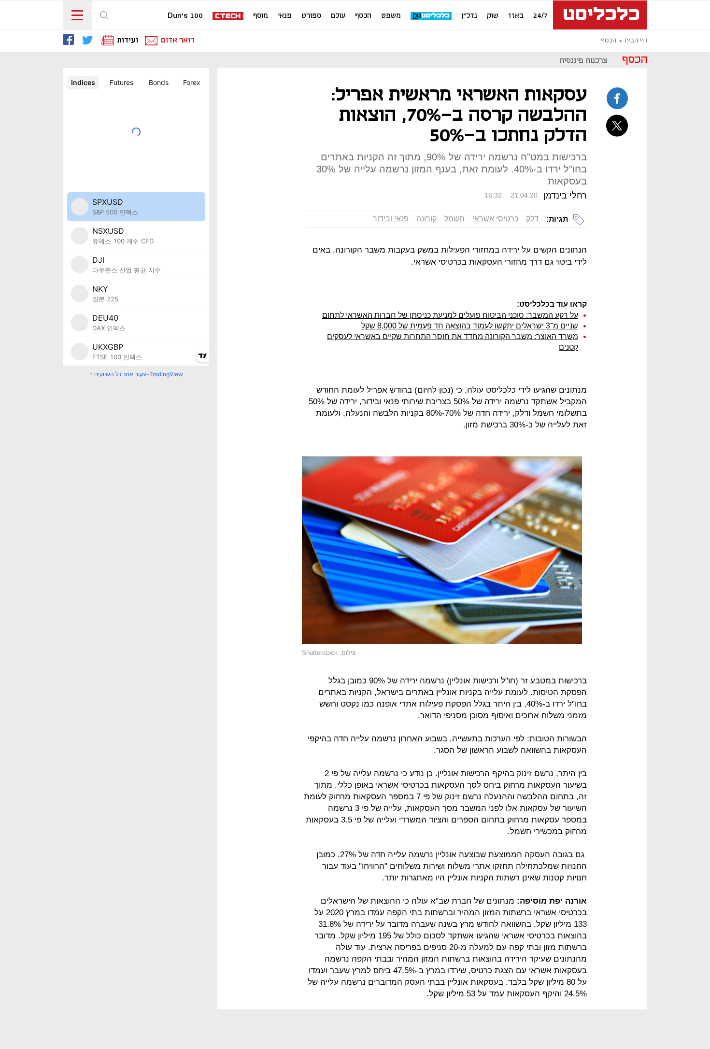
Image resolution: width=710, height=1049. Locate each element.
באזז (516, 16)
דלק (532, 218)
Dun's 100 (185, 16)
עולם (338, 16)
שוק (492, 16)
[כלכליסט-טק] (431, 16)
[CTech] (228, 16)
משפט (391, 16)
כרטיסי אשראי (495, 218)
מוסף (260, 16)
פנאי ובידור (391, 218)
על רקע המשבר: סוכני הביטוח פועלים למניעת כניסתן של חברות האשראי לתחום (450, 315)
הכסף (363, 16)
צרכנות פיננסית (584, 60)
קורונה (426, 218)
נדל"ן (469, 16)
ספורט (311, 16)
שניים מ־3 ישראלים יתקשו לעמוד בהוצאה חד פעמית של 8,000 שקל (469, 326)
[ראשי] (600, 14)
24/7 (540, 16)
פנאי (285, 16)
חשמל (454, 218)
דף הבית (636, 40)
